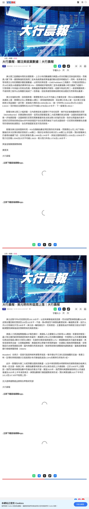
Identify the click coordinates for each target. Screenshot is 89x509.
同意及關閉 (80, 504)
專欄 (10, 58)
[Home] (11, 2)
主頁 (5, 58)
